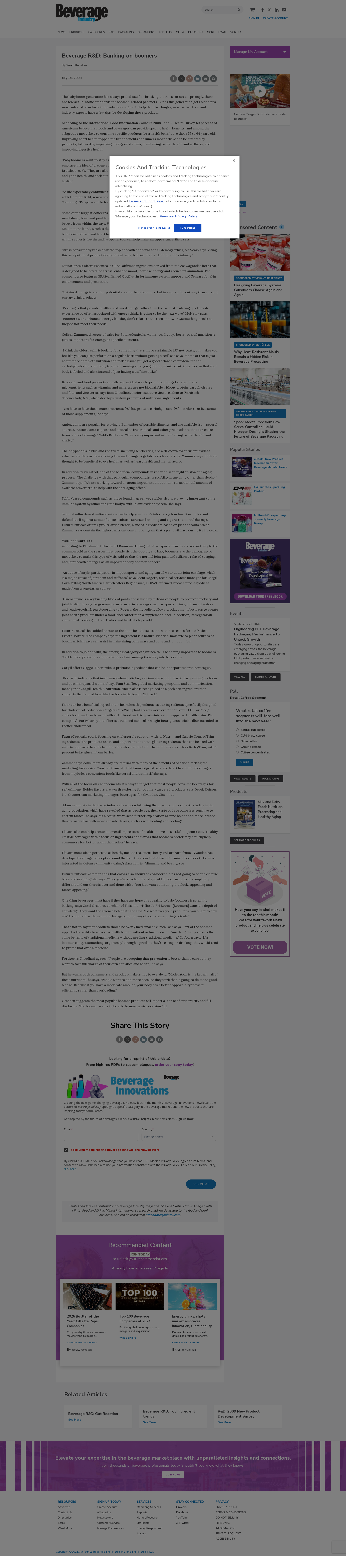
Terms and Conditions (146, 201)
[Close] (233, 160)
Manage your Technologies (154, 227)
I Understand (187, 227)
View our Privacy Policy (178, 216)
